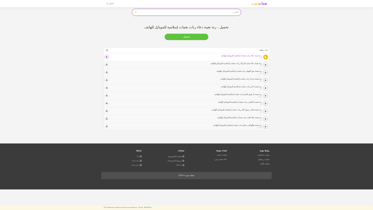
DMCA (179, 165)
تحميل (186, 37)
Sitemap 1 (136, 161)
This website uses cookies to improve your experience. (127, 207)
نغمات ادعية (222, 155)
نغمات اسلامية (263, 155)
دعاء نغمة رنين (221, 159)
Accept (140, 207)
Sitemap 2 (135, 165)
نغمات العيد (265, 164)
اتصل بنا (110, 3)
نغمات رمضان (264, 159)
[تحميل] (106, 57)
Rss (138, 156)
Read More (147, 207)
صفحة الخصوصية (175, 156)
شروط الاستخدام (175, 161)
